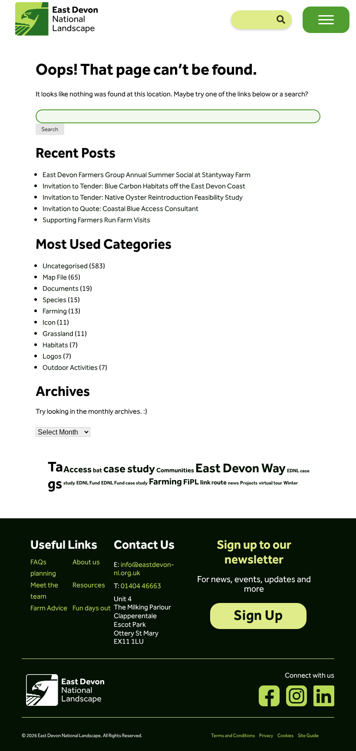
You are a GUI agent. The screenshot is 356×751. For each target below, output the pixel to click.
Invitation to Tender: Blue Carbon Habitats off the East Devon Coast (144, 186)
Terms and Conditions (233, 736)
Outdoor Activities (70, 367)
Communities (175, 470)
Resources (89, 585)
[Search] (280, 19)
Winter (290, 483)
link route (213, 482)
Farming (55, 311)
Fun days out (92, 608)
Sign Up (258, 616)
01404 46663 (141, 586)
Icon (49, 322)
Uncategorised (65, 266)
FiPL (191, 482)
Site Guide (308, 736)
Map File (55, 277)
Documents (61, 288)
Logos (52, 356)
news (233, 483)
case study (129, 469)
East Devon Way (240, 468)
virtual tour (270, 483)
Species (54, 300)
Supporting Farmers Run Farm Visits (96, 220)
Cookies (285, 736)
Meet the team (44, 591)
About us (86, 562)
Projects (248, 483)
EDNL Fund (88, 483)
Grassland (58, 333)
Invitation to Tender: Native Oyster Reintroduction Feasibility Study (143, 197)
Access (77, 469)
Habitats (55, 345)
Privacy (266, 736)
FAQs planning (43, 568)
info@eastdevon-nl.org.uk (144, 569)
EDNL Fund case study (124, 483)
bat (97, 470)
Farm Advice (48, 608)
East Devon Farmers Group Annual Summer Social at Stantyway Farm (147, 175)
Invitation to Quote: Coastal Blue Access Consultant (120, 208)
